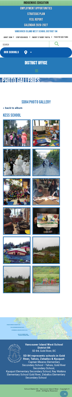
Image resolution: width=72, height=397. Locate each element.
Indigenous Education (36, 3)
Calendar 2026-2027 (36, 25)
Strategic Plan (36, 14)
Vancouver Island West (36, 31)
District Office (36, 63)
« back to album (12, 108)
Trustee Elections (61, 37)
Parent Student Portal (41, 37)
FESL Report (36, 20)
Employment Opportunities (36, 8)
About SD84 (8, 37)
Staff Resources (22, 37)
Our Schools (11, 52)
